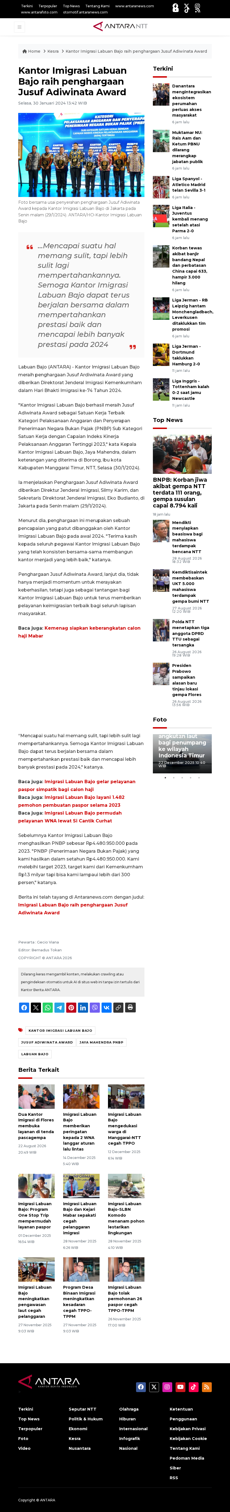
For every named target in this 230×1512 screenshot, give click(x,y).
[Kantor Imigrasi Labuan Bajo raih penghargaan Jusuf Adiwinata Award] (182, 453)
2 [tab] (174, 777)
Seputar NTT (82, 1409)
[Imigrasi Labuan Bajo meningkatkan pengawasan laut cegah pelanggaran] (36, 1269)
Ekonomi (78, 1428)
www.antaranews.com (134, 6)
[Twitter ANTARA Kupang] (186, 6)
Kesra (53, 51)
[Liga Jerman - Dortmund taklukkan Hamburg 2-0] (161, 354)
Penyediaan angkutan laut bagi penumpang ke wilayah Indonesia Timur (182, 742)
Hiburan (127, 1418)
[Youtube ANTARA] (176, 10)
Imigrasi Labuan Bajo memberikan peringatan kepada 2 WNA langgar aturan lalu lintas (79, 1132)
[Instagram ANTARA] (197, 6)
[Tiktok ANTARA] (187, 10)
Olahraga (129, 1409)
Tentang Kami (97, 6)
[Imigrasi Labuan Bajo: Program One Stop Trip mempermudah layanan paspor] (36, 1185)
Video (24, 1448)
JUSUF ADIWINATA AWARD (47, 1042)
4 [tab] (191, 777)
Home (34, 51)
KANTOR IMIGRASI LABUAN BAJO (60, 1031)
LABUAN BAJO (35, 1054)
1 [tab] (165, 777)
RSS (174, 1477)
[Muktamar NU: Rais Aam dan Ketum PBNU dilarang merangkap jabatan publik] (161, 140)
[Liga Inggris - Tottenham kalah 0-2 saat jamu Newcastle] (161, 389)
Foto (160, 719)
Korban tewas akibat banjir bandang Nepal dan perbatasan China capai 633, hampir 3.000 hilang (189, 265)
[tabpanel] (182, 753)
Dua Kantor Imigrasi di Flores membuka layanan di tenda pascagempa (36, 1126)
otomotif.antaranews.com (85, 12)
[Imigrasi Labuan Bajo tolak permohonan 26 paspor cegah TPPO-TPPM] (126, 1269)
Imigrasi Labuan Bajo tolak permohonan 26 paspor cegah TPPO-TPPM (125, 1299)
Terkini (27, 6)
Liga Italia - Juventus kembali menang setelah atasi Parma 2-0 (190, 219)
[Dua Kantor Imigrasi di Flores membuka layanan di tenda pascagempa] (36, 1096)
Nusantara (80, 1448)
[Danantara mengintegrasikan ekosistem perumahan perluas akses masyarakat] (161, 94)
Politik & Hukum (86, 1418)
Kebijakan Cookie (188, 1438)
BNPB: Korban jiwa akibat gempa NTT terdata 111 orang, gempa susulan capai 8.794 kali (180, 492)
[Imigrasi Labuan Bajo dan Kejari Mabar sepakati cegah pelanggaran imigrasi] (81, 1185)
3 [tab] (182, 777)
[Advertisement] (81, 686)
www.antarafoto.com (39, 12)
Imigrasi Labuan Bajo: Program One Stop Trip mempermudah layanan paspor (35, 1215)
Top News (71, 6)
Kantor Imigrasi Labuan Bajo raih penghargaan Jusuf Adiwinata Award (136, 51)
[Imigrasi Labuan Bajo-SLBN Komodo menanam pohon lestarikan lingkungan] (126, 1185)
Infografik (129, 1438)
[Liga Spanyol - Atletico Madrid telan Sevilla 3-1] (161, 186)
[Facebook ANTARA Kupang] (175, 6)
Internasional (133, 1428)
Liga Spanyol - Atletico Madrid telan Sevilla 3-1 (188, 184)
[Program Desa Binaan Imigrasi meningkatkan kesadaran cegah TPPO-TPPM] (81, 1269)
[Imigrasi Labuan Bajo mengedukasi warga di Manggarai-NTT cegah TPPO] (126, 1096)
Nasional (128, 1448)
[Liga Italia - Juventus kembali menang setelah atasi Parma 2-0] (161, 215)
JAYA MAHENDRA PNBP (101, 1042)
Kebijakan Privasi (188, 1428)
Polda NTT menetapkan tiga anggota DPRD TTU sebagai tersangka (190, 633)
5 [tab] (199, 777)
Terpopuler (47, 6)
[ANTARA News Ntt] (120, 27)
